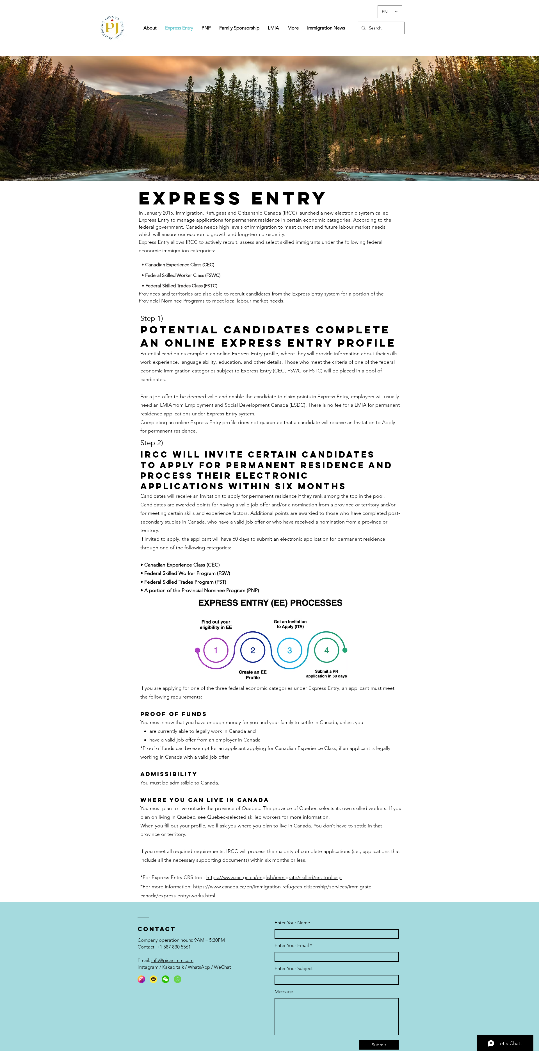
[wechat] (165, 979)
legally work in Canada (221, 731)
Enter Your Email (292, 945)
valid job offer (180, 740)
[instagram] (141, 979)
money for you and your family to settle (269, 722)
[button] (206, 28)
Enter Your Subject (294, 968)
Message (284, 991)
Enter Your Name (292, 922)
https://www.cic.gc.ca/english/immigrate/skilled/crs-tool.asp (274, 877)
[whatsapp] (177, 979)
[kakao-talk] (153, 979)
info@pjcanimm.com (172, 960)
